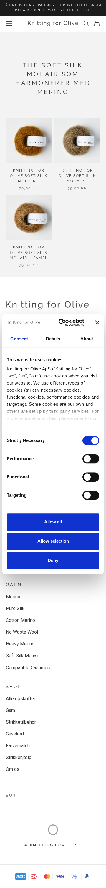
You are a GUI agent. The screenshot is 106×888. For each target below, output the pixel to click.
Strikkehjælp (19, 757)
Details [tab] (53, 338)
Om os (12, 769)
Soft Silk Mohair (22, 655)
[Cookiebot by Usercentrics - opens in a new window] (62, 322)
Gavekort (15, 734)
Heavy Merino (20, 644)
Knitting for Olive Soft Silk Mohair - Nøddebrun (77, 176)
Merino (13, 596)
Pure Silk (15, 608)
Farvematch (18, 745)
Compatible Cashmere (29, 667)
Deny (53, 560)
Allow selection (53, 541)
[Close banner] (97, 322)
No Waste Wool (22, 632)
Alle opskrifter (20, 698)
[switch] (90, 458)
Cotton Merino (20, 620)
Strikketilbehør (21, 722)
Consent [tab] (19, 338)
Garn (10, 710)
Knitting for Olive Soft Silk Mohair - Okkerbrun (28, 176)
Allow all (53, 521)
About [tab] (86, 338)
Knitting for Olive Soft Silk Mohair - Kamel (29, 252)
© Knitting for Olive (53, 845)
